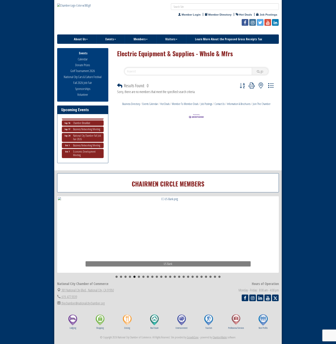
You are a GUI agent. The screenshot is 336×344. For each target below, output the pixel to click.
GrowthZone (193, 337)
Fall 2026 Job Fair (82, 82)
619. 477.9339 (69, 296)
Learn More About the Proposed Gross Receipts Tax (228, 39)
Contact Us (219, 104)
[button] (119, 86)
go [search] (262, 71)
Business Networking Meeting (86, 125)
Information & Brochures (238, 104)
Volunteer (82, 94)
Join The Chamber (261, 104)
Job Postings (206, 104)
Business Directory (131, 104)
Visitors (170, 39)
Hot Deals (165, 104)
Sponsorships (82, 88)
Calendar (83, 59)
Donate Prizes (82, 65)
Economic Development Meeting (84, 149)
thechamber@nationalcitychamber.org (83, 303)
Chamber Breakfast (81, 119)
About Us (80, 39)
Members (140, 39)
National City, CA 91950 (88, 290)
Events (109, 39)
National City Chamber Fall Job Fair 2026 (87, 133)
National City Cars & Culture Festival (83, 77)
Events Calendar (150, 104)
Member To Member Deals (185, 104)
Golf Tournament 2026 (82, 71)
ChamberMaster (220, 337)
